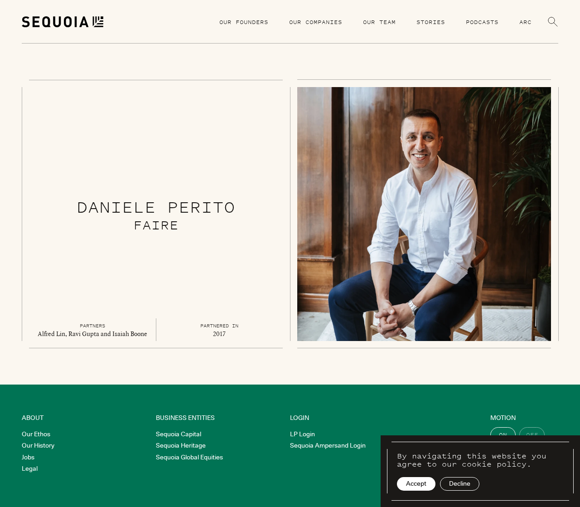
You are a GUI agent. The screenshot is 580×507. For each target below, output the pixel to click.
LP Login (302, 434)
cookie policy (494, 464)
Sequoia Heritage (181, 445)
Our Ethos (36, 434)
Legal (30, 468)
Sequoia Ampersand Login (328, 445)
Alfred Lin (51, 333)
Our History (38, 445)
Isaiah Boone (129, 333)
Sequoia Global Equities (189, 457)
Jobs (28, 457)
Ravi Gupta (83, 333)
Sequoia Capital (178, 434)
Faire (156, 224)
